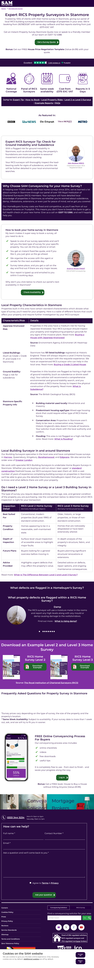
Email (7, 843)
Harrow (8, 457)
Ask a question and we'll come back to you (26, 853)
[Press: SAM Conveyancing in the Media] (47, 115)
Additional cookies (31, 959)
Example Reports (44, 103)
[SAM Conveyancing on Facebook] (74, 927)
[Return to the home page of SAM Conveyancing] (6, 3)
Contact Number (54, 833)
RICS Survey (80, 907)
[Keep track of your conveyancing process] (16, 757)
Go (85, 918)
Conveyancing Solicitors (58, 907)
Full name (9, 833)
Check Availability (32, 292)
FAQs (57, 103)
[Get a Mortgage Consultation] (70, 802)
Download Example (37, 667)
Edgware (64, 457)
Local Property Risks (52, 100)
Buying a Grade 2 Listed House (70, 364)
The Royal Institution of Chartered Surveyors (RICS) (51, 683)
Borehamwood (46, 457)
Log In (62, 777)
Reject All (80, 961)
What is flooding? (63, 439)
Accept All (80, 954)
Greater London (23, 460)
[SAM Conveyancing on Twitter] (66, 927)
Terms (45, 883)
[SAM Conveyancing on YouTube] (81, 927)
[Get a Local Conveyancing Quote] (23, 802)
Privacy (55, 883)
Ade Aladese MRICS (76, 163)
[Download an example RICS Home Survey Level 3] (59, 667)
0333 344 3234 (15, 817)
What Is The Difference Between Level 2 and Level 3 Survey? (46, 575)
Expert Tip (18, 100)
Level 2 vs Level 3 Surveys (78, 100)
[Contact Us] (58, 927)
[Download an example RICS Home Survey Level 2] (11, 667)
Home (3, 8)
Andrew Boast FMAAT (76, 269)
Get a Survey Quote (46, 42)
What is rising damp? (66, 621)
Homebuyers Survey (15, 8)
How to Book (32, 100)
